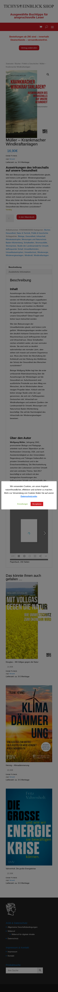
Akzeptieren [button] (37, 504)
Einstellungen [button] (22, 504)
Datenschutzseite (29, 496)
